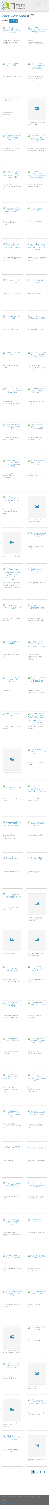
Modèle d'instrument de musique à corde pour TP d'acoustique (35, 919)
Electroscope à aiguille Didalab (12, 76)
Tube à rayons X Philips (34, 1340)
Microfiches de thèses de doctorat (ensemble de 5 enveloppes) (35, 78)
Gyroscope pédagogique (35, 221)
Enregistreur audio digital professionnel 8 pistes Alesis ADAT (36, 1125)
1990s (13, 21)
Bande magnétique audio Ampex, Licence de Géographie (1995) (10, 475)
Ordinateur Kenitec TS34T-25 (12, 293)
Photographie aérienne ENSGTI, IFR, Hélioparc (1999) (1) (12, 1234)
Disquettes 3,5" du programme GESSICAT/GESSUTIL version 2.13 (12, 186)
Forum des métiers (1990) (11, 871)
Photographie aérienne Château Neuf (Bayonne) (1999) (10, 1089)
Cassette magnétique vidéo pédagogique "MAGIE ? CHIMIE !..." (11, 222)
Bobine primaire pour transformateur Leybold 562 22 (36, 692)
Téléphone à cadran (9, 953)
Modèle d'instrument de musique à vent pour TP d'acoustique (10, 1424)
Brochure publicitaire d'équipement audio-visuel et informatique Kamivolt (36, 367)
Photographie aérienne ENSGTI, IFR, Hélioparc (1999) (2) (12, 1125)
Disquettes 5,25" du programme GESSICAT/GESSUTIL (9, 836)
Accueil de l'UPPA (8, 1503)
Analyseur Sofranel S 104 (10, 329)
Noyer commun (7, 112)
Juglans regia (6, 114)
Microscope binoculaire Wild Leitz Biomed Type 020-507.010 (11, 42)
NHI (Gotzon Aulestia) (34, 293)
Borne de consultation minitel (11, 772)
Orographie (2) (7, 690)
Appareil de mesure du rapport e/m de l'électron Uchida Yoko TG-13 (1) (37, 258)
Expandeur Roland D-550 (35, 835)
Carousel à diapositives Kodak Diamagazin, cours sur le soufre (12, 511)
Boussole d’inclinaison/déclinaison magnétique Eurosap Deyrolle (36, 42)
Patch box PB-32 (8, 1160)
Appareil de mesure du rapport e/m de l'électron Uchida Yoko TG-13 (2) (12, 258)
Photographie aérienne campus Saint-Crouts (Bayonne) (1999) (34, 1089)
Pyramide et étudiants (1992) (36, 1232)
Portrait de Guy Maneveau (35, 329)
